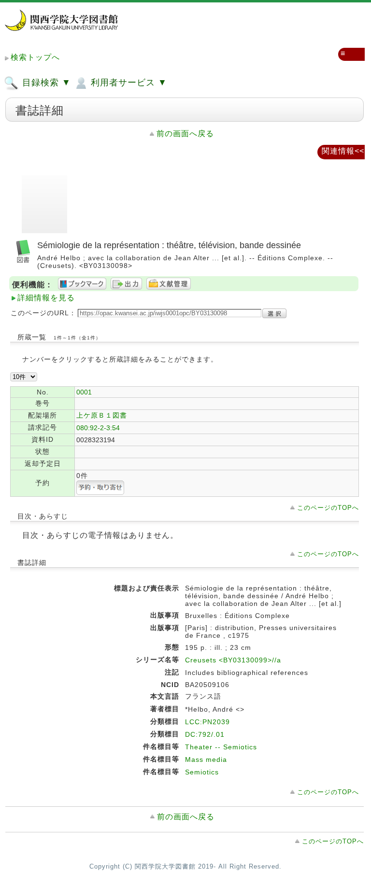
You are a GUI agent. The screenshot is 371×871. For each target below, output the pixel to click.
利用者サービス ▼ (127, 82)
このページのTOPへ (328, 507)
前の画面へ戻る (185, 133)
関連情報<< (343, 151)
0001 (84, 392)
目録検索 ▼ (45, 82)
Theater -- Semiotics (221, 747)
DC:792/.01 (205, 734)
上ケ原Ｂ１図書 (101, 415)
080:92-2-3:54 (98, 428)
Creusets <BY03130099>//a (233, 660)
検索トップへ (35, 57)
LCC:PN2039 (207, 722)
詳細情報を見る (46, 298)
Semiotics (202, 772)
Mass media (206, 759)
